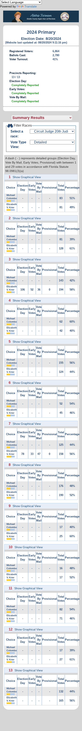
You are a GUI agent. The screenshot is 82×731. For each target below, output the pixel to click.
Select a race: (17, 134)
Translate (30, 6)
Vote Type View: (18, 144)
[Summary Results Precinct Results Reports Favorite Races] (45, 117)
